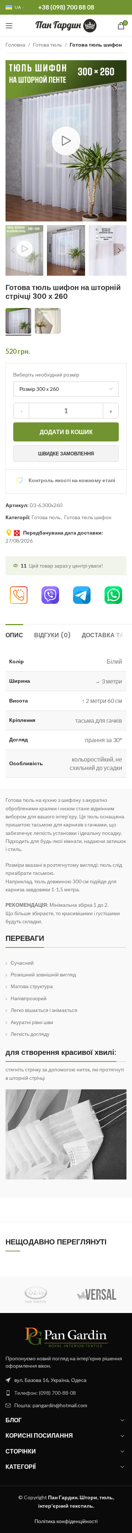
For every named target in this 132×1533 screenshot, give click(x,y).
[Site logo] (66, 25)
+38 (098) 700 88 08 (66, 7)
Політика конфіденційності (66, 1521)
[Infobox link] (18, 597)
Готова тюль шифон (96, 44)
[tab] (14, 634)
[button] (13, 140)
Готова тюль (47, 44)
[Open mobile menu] (9, 25)
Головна (15, 44)
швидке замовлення (66, 453)
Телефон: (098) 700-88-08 (45, 1393)
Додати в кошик (66, 431)
